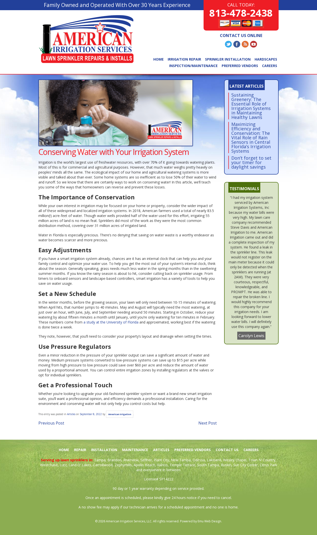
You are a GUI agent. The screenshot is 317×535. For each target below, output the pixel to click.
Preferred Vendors (240, 65)
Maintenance (135, 449)
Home (158, 59)
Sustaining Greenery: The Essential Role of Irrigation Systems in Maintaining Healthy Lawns (251, 106)
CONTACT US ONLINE (241, 35)
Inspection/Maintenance (193, 65)
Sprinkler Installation (228, 59)
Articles (71, 414)
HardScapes (266, 59)
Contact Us (227, 449)
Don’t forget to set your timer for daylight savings (251, 162)
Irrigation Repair (184, 59)
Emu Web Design (209, 521)
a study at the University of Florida (110, 322)
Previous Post (51, 423)
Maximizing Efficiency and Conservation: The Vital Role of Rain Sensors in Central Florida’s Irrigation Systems (251, 137)
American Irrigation (119, 414)
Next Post (207, 423)
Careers (269, 65)
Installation (104, 449)
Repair (80, 449)
